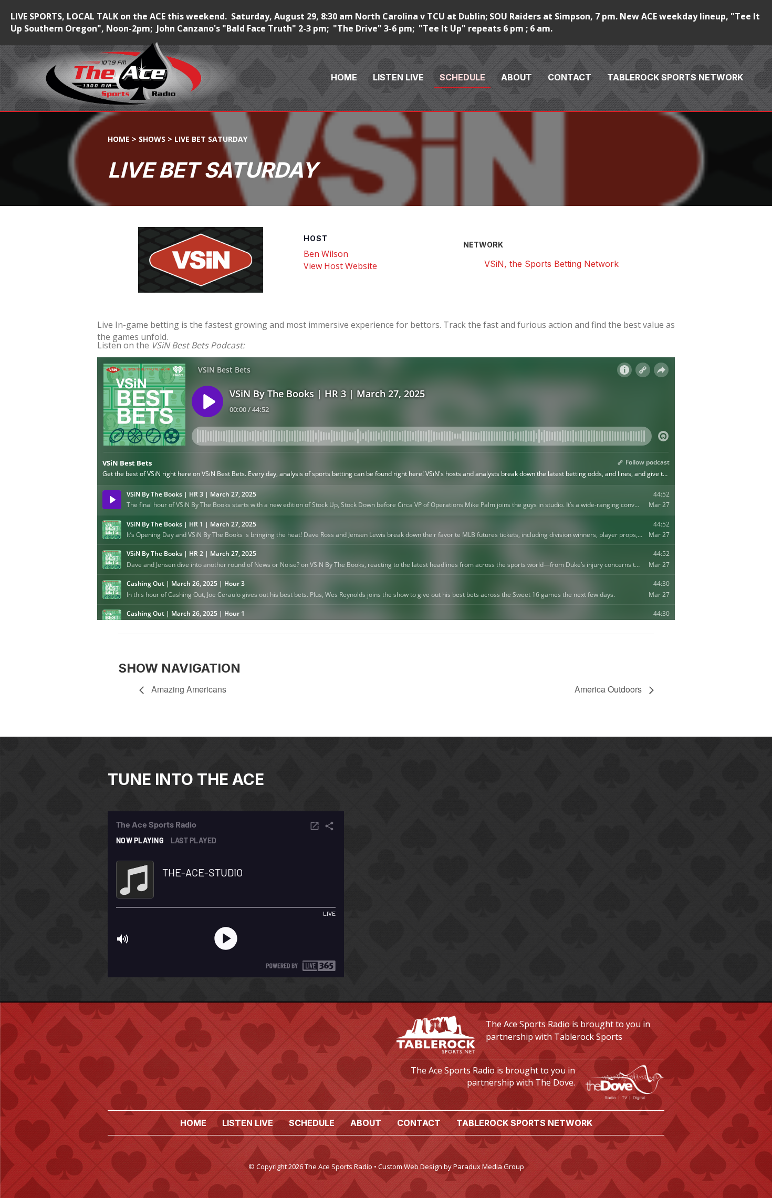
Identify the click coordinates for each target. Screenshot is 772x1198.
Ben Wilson (326, 254)
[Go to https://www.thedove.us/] (530, 1079)
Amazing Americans (187, 689)
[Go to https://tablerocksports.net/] (530, 1033)
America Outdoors (609, 689)
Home (119, 139)
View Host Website (340, 266)
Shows (152, 139)
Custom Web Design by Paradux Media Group (451, 1166)
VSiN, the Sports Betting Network (551, 264)
